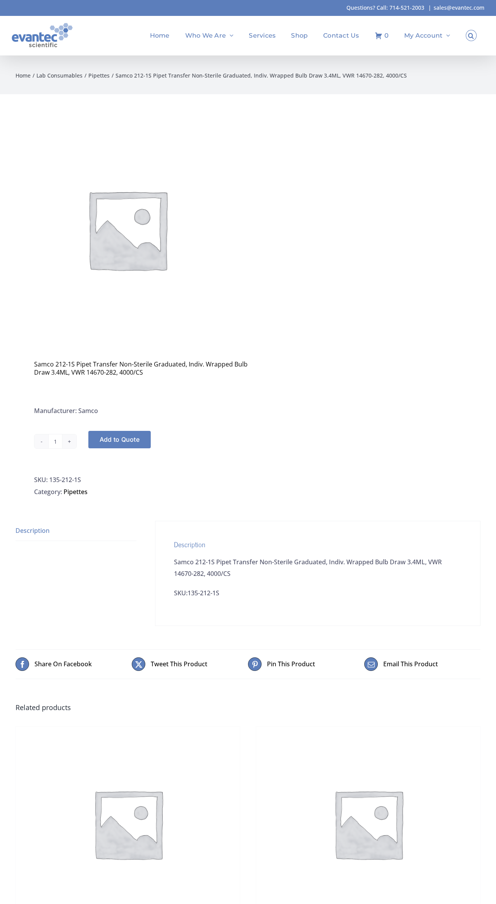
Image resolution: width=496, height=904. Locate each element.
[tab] (76, 531)
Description (33, 530)
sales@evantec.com (459, 7)
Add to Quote (120, 439)
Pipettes (76, 491)
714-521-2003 (406, 7)
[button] (471, 35)
